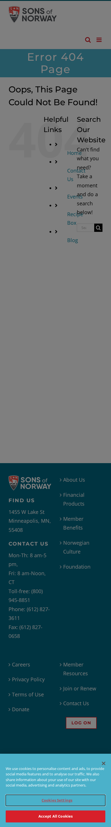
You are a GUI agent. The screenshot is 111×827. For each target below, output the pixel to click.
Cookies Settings (57, 800)
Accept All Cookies (55, 816)
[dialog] (55, 790)
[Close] (103, 763)
